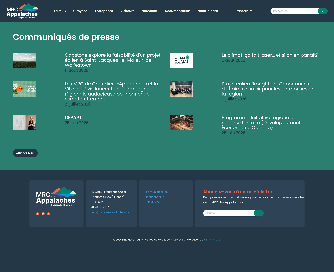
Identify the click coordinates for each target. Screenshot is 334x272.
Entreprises (104, 11)
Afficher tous (25, 153)
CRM (89, 254)
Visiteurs (127, 11)
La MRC (60, 11)
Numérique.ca (212, 239)
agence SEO (33, 254)
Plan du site (152, 202)
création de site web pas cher (71, 254)
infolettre (97, 254)
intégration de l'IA (48, 254)
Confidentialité (154, 197)
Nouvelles (150, 11)
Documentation (177, 11)
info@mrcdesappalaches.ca (110, 212)
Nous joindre (208, 11)
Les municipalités (156, 192)
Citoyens (80, 11)
